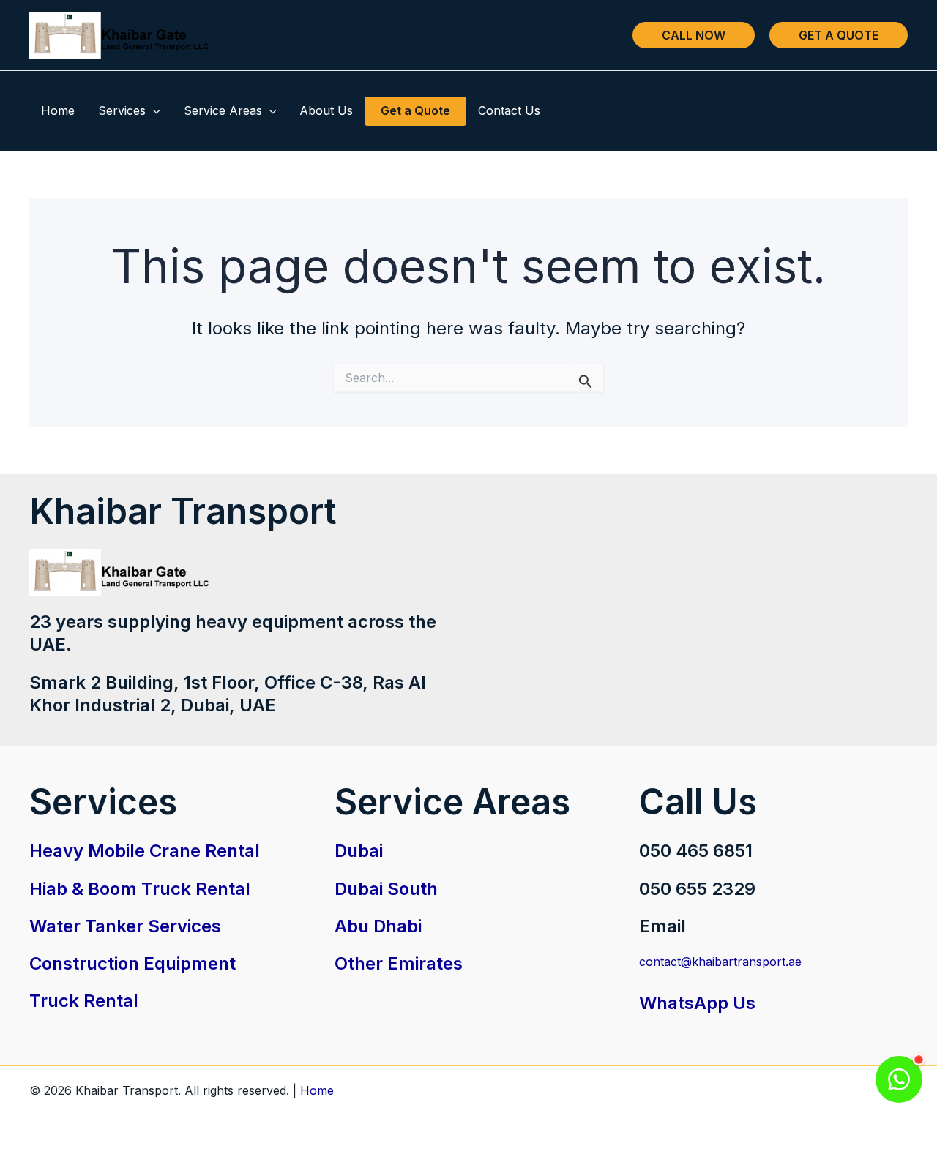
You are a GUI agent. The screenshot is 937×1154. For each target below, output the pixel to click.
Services (122, 110)
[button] (693, 35)
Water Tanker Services (125, 926)
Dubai (359, 850)
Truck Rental (83, 1000)
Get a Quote (415, 110)
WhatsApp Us (697, 1003)
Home (58, 110)
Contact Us (509, 110)
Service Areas (223, 110)
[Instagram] (838, 112)
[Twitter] (901, 112)
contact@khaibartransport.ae (720, 961)
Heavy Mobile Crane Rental (144, 850)
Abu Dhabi (378, 926)
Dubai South (386, 888)
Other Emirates (399, 963)
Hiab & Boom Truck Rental (139, 888)
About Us (326, 110)
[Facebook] (869, 112)
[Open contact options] (899, 1079)
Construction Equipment (132, 963)
